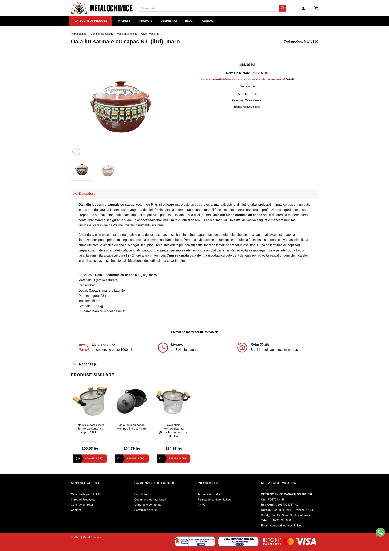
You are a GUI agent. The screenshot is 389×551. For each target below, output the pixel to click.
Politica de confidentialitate (215, 499)
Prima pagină (78, 33)
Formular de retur (145, 509)
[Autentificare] (303, 8)
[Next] (163, 107)
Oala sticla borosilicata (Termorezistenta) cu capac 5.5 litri (89, 428)
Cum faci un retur (82, 504)
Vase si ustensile (127, 33)
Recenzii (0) (88, 364)
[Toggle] (75, 193)
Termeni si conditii (209, 494)
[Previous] (78, 107)
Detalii (290, 79)
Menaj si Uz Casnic (101, 33)
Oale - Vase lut (150, 33)
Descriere (87, 194)
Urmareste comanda (147, 504)
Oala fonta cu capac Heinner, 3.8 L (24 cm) (131, 426)
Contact (76, 509)
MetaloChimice (251, 106)
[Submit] (282, 8)
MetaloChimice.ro (94, 537)
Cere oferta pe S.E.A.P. (85, 494)
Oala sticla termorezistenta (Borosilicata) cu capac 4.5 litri (173, 430)
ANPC (201, 504)
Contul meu (141, 494)
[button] (316, 8)
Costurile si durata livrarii (150, 499)
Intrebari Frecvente (83, 499)
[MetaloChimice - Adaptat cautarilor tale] (102, 8)
